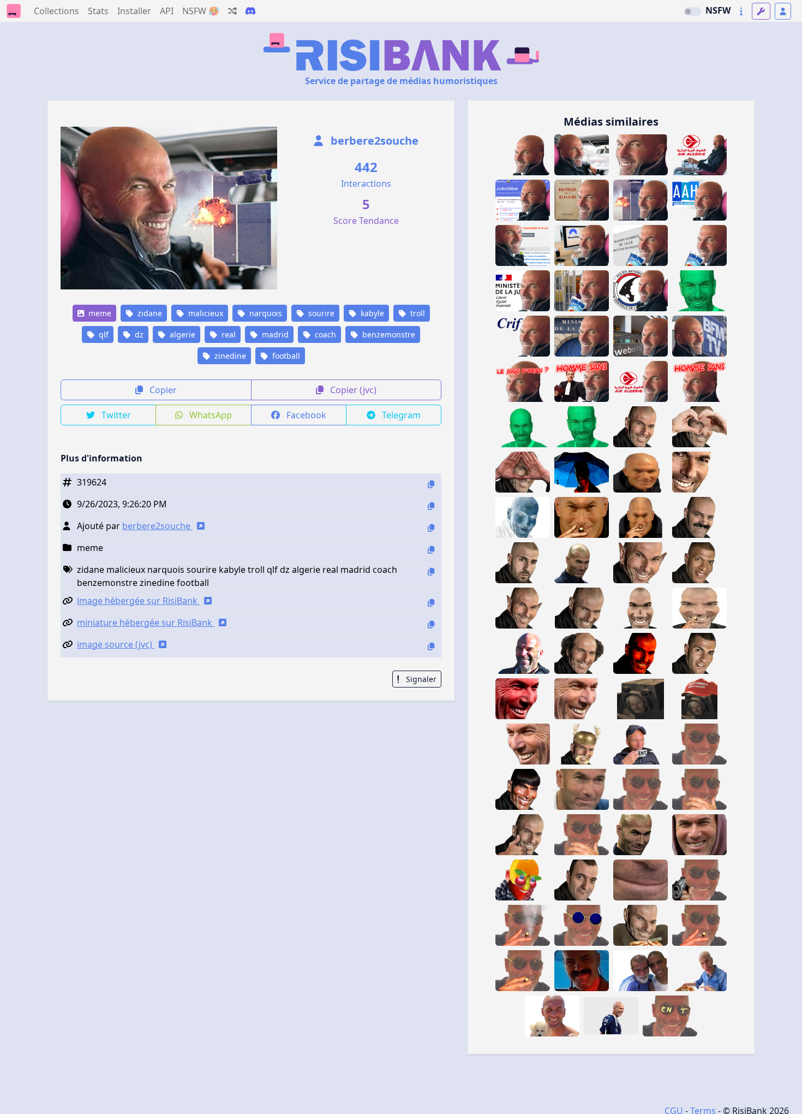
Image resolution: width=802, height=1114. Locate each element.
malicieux (204, 313)
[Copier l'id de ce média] (431, 484)
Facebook (305, 415)
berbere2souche (373, 140)
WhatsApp (209, 415)
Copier (162, 390)
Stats (98, 11)
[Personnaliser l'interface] (761, 11)
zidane (148, 313)
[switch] (692, 11)
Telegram (400, 415)
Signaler (420, 679)
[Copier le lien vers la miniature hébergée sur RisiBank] (431, 624)
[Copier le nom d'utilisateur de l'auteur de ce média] (431, 527)
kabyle (371, 313)
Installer (134, 11)
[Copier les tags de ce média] (431, 571)
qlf (103, 334)
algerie (181, 334)
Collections (56, 11)
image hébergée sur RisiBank (138, 601)
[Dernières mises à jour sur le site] (741, 11)
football (285, 356)
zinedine (229, 356)
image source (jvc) (115, 644)
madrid (274, 334)
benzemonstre (387, 334)
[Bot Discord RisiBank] (250, 11)
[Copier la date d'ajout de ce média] (431, 505)
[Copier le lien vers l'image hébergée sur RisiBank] (431, 602)
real (227, 334)
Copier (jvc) (352, 390)
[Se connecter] (783, 11)
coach (324, 334)
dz (138, 334)
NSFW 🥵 (200, 11)
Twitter (115, 415)
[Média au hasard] (232, 11)
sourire (320, 313)
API (166, 11)
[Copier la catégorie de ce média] (431, 549)
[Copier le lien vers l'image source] (431, 646)
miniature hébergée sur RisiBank (145, 623)
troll (416, 313)
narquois (264, 313)
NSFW (718, 10)
